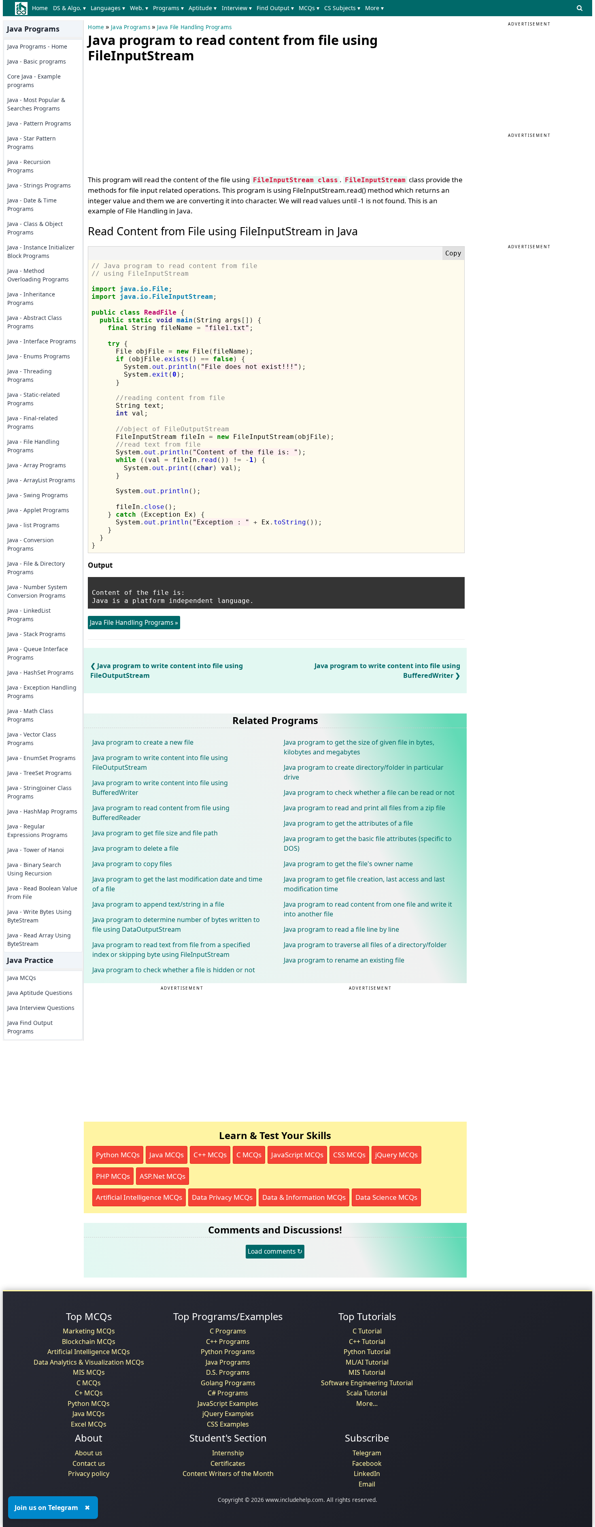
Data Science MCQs (386, 1197)
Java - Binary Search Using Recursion (34, 869)
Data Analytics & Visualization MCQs (89, 1362)
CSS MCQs (349, 1154)
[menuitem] (41, 8)
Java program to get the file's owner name (348, 863)
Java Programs (130, 27)
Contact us (88, 1463)
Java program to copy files (132, 863)
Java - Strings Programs (39, 185)
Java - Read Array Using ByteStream (39, 939)
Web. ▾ (139, 8)
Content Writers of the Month (228, 1473)
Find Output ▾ (275, 8)
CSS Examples (228, 1424)
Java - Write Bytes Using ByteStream (39, 916)
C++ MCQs (210, 1154)
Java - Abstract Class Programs (34, 322)
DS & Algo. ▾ (69, 8)
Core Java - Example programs (34, 80)
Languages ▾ (108, 8)
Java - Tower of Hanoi (35, 850)
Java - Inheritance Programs (31, 298)
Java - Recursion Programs (29, 166)
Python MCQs (118, 1154)
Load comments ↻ (275, 1251)
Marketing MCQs (89, 1331)
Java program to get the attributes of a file (348, 823)
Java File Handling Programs (194, 27)
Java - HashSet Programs (40, 672)
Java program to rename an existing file (344, 960)
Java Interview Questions (40, 1008)
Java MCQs (21, 978)
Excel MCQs (88, 1424)
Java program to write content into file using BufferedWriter (160, 787)
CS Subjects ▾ (342, 8)
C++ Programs (228, 1341)
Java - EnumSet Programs (41, 758)
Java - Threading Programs (29, 375)
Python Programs (228, 1351)
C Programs (228, 1331)
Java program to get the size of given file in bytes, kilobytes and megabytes (359, 747)
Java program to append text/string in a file (158, 904)
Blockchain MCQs (88, 1341)
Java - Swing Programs (37, 495)
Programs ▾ (168, 8)
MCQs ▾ (309, 8)
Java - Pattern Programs (39, 123)
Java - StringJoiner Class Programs (39, 792)
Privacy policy (88, 1473)
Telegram (367, 1452)
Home (40, 8)
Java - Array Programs (36, 465)
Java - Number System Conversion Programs (37, 591)
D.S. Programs (228, 1372)
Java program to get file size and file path (155, 832)
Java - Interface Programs (41, 341)
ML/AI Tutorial (367, 1362)
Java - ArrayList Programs (41, 480)
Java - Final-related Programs (32, 422)
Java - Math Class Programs (30, 715)
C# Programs (228, 1393)
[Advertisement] (148, 117)
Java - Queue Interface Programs (37, 653)
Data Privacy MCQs (222, 1197)
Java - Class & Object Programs (35, 228)
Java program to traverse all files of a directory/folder (365, 944)
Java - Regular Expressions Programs (37, 830)
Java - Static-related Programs (33, 399)
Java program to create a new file (142, 742)
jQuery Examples (228, 1413)
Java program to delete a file (135, 848)
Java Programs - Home (37, 46)
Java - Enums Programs (38, 356)
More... (367, 1403)
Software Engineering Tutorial (367, 1382)
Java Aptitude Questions (39, 993)
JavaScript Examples (228, 1403)
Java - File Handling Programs (33, 446)
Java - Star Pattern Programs (31, 142)
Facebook (367, 1463)
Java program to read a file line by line (341, 929)
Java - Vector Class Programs (31, 738)
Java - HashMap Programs (42, 811)
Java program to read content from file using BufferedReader (161, 812)
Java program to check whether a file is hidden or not (173, 969)
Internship (228, 1452)
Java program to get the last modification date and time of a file (177, 884)
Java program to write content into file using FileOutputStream (160, 762)
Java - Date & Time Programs (32, 204)
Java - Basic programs (36, 61)
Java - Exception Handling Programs (41, 692)
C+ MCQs (89, 1393)
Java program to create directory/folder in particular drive (364, 772)
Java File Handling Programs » (134, 622)
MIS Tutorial (366, 1372)
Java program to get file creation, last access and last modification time (364, 884)
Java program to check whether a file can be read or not (369, 792)
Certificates (227, 1463)
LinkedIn (367, 1473)
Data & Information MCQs (304, 1197)
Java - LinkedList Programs (29, 615)
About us (88, 1452)
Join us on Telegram (46, 1507)
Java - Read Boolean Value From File (42, 892)
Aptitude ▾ (203, 8)
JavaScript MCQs (297, 1154)
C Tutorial (367, 1331)
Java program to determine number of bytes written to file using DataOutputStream (176, 924)
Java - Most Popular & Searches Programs (36, 104)
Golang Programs (228, 1382)
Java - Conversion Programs (30, 544)
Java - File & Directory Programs (36, 568)
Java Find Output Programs (30, 1027)
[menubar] (209, 8)
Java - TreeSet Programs (39, 773)
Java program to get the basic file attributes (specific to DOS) (368, 843)
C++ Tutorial (367, 1341)
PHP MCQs (113, 1176)
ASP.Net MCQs (162, 1176)
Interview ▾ (237, 8)
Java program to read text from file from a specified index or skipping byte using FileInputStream (171, 949)
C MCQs (248, 1154)
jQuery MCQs (396, 1154)
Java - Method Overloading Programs (38, 275)
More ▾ (374, 8)
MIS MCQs (89, 1372)
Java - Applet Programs (38, 510)
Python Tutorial (367, 1351)
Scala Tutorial (366, 1393)
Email (367, 1484)
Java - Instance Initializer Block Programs (40, 251)
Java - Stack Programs (36, 634)
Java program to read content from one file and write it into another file (368, 909)
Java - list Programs (33, 525)
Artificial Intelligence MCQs (139, 1197)
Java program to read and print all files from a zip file (364, 807)
